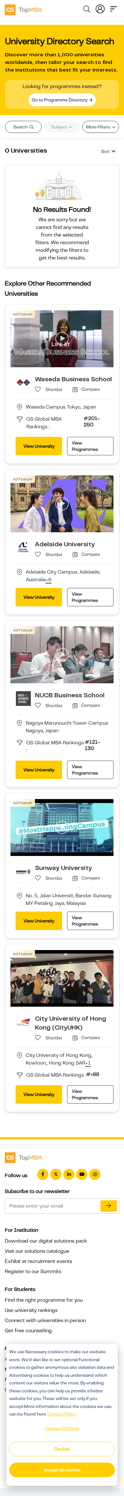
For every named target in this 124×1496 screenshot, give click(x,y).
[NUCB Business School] (23, 698)
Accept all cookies (62, 1470)
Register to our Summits (33, 1271)
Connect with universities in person (45, 1320)
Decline (62, 1449)
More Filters (98, 127)
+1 (88, 1063)
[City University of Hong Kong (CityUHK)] (23, 1022)
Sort (105, 151)
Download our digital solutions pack (46, 1241)
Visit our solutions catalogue (37, 1251)
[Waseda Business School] (23, 382)
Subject (59, 127)
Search (21, 127)
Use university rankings (31, 1310)
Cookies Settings (62, 1428)
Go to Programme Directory (60, 100)
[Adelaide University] (23, 547)
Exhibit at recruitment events (38, 1261)
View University (39, 446)
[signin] (100, 8)
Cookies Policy (61, 1414)
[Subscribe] (108, 1206)
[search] (86, 10)
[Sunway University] (23, 871)
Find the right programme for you (44, 1300)
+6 (48, 579)
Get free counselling (28, 1330)
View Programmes (85, 446)
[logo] (23, 9)
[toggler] (113, 8)
